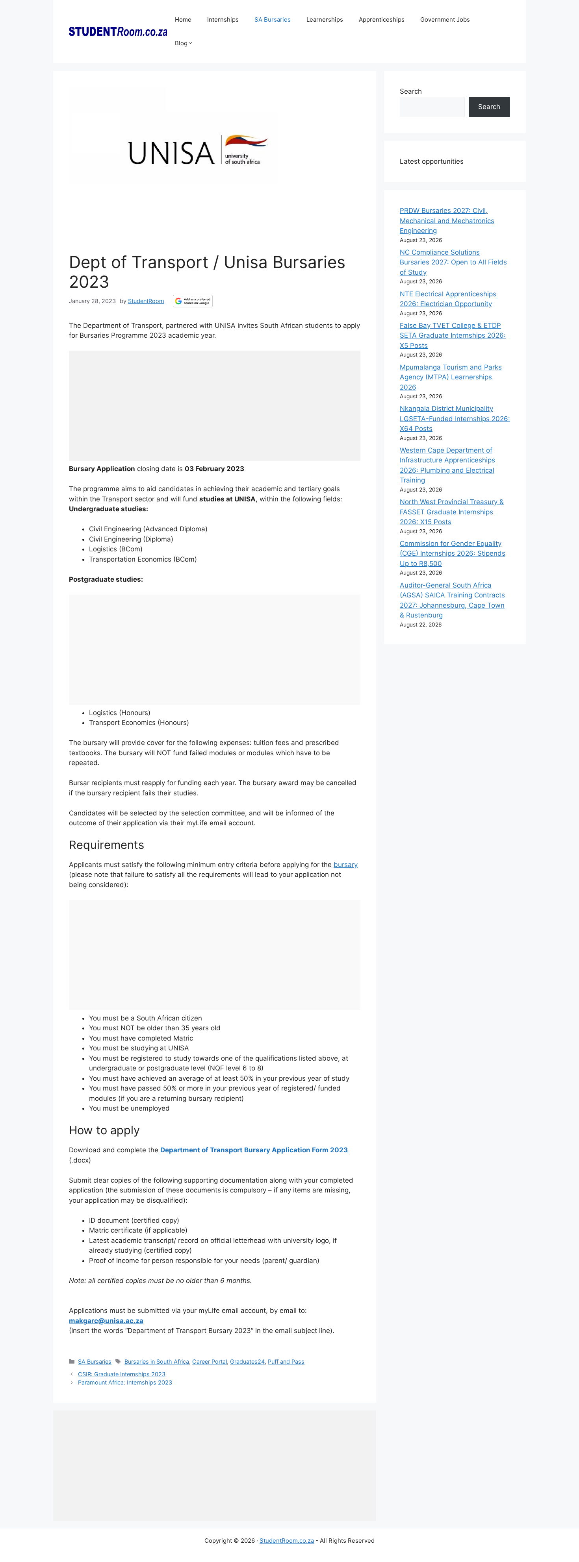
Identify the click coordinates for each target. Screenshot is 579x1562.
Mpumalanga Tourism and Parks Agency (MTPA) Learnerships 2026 (451, 377)
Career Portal (209, 1361)
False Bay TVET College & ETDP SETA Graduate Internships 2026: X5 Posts (453, 335)
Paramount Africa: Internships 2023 (125, 1382)
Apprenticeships (382, 19)
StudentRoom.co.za (287, 1540)
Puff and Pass (286, 1361)
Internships (223, 19)
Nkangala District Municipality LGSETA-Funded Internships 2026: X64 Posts (455, 419)
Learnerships (324, 19)
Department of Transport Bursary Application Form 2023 (254, 1150)
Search (411, 91)
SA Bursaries (272, 19)
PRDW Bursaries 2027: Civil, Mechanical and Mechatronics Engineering (447, 221)
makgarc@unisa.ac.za (106, 1321)
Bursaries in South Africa (156, 1361)
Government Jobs (445, 19)
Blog (181, 43)
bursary (346, 865)
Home (183, 19)
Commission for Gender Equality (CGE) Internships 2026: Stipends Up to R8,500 (452, 553)
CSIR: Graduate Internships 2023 (121, 1374)
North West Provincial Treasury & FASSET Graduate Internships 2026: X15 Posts (452, 512)
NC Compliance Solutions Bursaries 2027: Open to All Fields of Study (453, 262)
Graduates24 (247, 1361)
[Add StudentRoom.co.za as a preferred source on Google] (193, 301)
